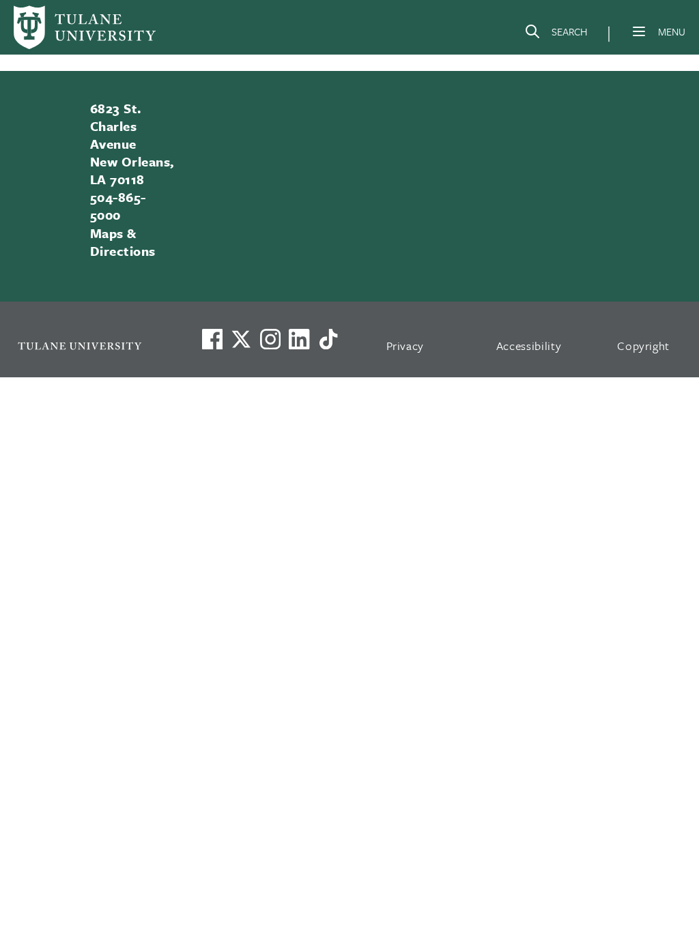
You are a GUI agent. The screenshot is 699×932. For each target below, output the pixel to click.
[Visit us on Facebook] (212, 339)
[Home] (85, 27)
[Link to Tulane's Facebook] (270, 339)
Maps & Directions (123, 242)
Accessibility (529, 345)
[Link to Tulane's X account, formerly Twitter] (241, 339)
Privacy (405, 345)
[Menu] (639, 31)
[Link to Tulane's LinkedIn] (299, 339)
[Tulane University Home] (92, 345)
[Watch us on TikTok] (328, 339)
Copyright (643, 345)
